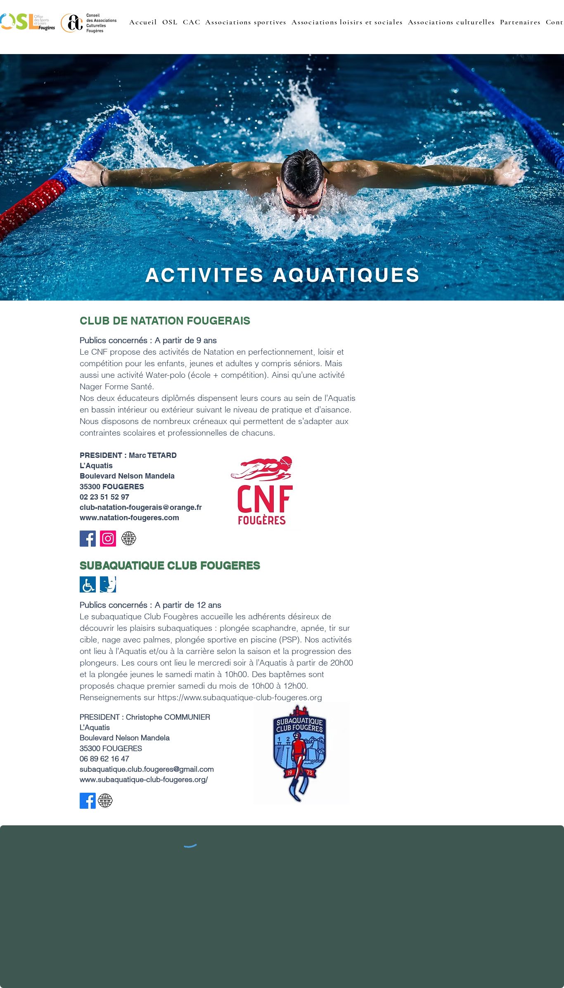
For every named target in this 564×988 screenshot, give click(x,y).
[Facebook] (88, 539)
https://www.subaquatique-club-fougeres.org (240, 697)
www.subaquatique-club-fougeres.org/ (144, 779)
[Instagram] (108, 539)
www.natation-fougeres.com (129, 517)
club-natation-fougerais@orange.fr (141, 507)
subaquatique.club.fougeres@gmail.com (147, 769)
